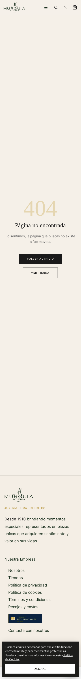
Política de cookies (25, 592)
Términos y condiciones (29, 599)
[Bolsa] (75, 7)
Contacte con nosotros (28, 630)
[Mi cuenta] (65, 7)
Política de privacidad (27, 585)
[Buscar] (56, 7)
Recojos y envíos (23, 607)
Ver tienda (40, 272)
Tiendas (15, 577)
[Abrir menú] (46, 7)
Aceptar (40, 668)
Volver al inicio (40, 258)
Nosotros (16, 570)
